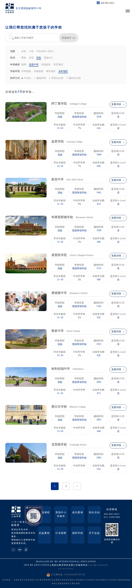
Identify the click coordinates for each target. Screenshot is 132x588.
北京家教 (56, 580)
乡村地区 (63, 71)
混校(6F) (48, 58)
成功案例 (77, 512)
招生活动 (94, 512)
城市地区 (51, 71)
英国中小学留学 (61, 514)
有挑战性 (46, 64)
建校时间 (41, 78)
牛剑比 (27, 78)
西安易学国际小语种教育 (73, 580)
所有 (23, 51)
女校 (31, 58)
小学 (31, 51)
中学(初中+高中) (45, 51)
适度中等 (33, 64)
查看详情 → (118, 104)
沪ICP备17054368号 (98, 565)
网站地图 (76, 584)
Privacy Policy (66, 569)
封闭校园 (26, 71)
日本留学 (90, 580)
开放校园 (38, 71)
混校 (38, 58)
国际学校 (77, 533)
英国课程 (44, 512)
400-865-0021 (107, 3)
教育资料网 (45, 580)
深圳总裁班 (101, 580)
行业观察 (61, 533)
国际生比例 (75, 78)
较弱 (23, 64)
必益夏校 (44, 533)
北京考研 (112, 580)
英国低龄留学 (64, 584)
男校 (23, 58)
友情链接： (7, 580)
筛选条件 (66, 37)
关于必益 (94, 533)
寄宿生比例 (57, 78)
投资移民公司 (32, 580)
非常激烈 (58, 64)
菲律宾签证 (19, 580)
